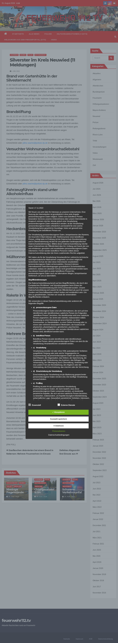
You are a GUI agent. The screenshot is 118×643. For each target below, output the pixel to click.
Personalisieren (58, 431)
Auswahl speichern (58, 419)
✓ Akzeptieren (58, 412)
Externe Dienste (68, 405)
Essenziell (36, 405)
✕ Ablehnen (58, 426)
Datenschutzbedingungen (58, 435)
